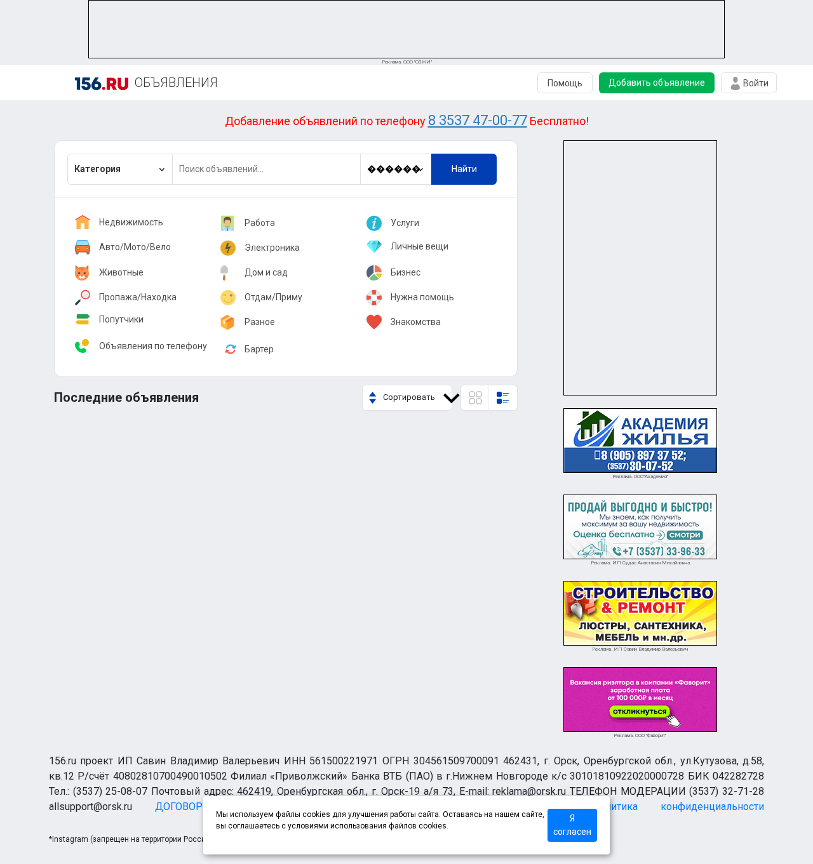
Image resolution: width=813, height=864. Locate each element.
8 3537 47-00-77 (477, 120)
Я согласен (572, 825)
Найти (464, 169)
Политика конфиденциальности (678, 807)
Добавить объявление (656, 82)
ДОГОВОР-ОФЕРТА (200, 807)
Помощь (565, 83)
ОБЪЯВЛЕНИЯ (176, 82)
